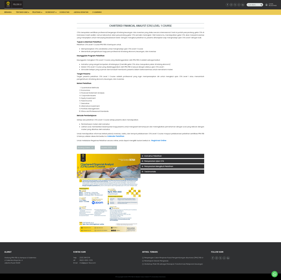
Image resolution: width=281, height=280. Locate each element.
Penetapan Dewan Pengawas (156, 261)
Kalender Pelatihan (115, 136)
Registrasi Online (158, 140)
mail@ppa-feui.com (88, 263)
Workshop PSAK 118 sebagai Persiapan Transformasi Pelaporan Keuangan (173, 264)
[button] (86, 147)
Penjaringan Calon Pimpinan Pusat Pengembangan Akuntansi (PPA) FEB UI (173, 257)
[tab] (172, 156)
